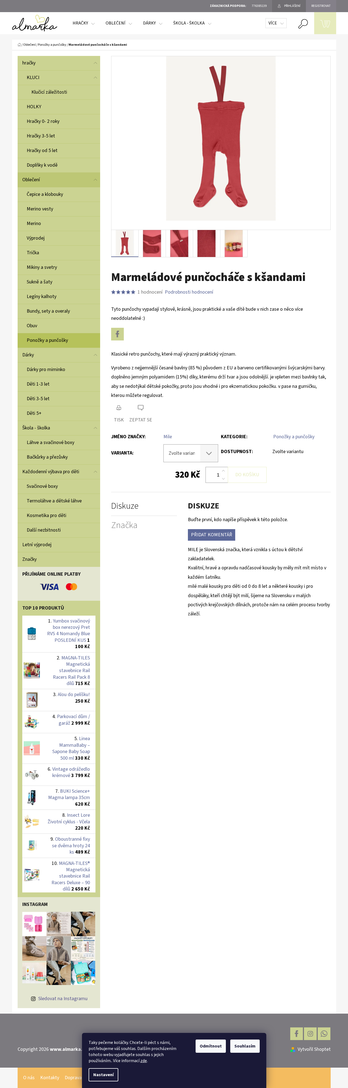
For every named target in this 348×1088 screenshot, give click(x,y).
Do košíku (247, 474)
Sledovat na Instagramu (62, 998)
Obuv (32, 325)
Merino (34, 223)
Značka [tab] (124, 525)
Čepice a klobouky (45, 194)
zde (143, 1061)
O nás (29, 1077)
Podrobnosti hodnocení (189, 292)
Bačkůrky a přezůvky (47, 457)
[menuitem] (83, 23)
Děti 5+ (34, 413)
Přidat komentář (211, 534)
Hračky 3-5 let (41, 135)
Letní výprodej (36, 544)
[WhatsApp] (324, 1033)
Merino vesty (40, 208)
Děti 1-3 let (38, 384)
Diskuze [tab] (124, 506)
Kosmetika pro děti (46, 515)
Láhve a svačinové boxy (50, 442)
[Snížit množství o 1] (223, 479)
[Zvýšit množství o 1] (223, 471)
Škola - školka (36, 427)
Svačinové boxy (42, 486)
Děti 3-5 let (38, 398)
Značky (29, 559)
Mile (167, 436)
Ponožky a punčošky (47, 340)
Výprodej (36, 238)
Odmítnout (211, 1046)
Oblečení (31, 179)
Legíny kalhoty (41, 296)
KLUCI (33, 77)
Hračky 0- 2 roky (43, 121)
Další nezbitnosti (44, 530)
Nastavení (103, 1075)
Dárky (28, 354)
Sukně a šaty (39, 281)
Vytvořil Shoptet (314, 1049)
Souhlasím (245, 1046)
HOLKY (34, 106)
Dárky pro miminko (46, 369)
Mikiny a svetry (42, 267)
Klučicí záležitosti (49, 92)
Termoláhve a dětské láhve (54, 500)
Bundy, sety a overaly (48, 311)
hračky (28, 62)
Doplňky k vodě (42, 165)
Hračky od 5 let (42, 150)
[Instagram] (310, 1033)
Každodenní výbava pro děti (50, 471)
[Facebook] (117, 334)
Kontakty (49, 1077)
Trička (33, 252)
